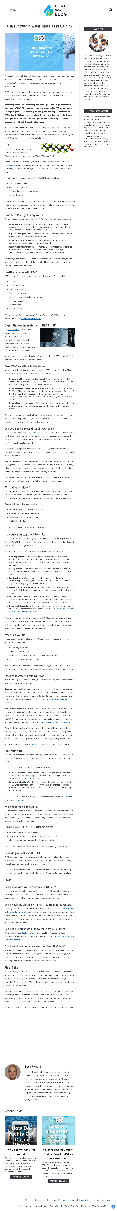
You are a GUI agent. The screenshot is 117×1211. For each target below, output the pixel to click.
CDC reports (13, 330)
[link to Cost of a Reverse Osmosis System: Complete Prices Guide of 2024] (58, 1130)
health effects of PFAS (31, 319)
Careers (71, 1200)
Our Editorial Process (56, 1200)
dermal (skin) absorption (36, 433)
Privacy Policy (83, 1200)
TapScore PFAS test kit (31, 778)
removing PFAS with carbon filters (56, 722)
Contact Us (40, 1200)
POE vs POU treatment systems (34, 744)
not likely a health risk (25, 374)
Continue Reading (21, 1177)
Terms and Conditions (101, 1200)
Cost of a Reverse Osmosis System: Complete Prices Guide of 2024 (58, 1154)
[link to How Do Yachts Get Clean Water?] (21, 1130)
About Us (29, 1200)
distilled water (28, 933)
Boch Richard (33, 1066)
